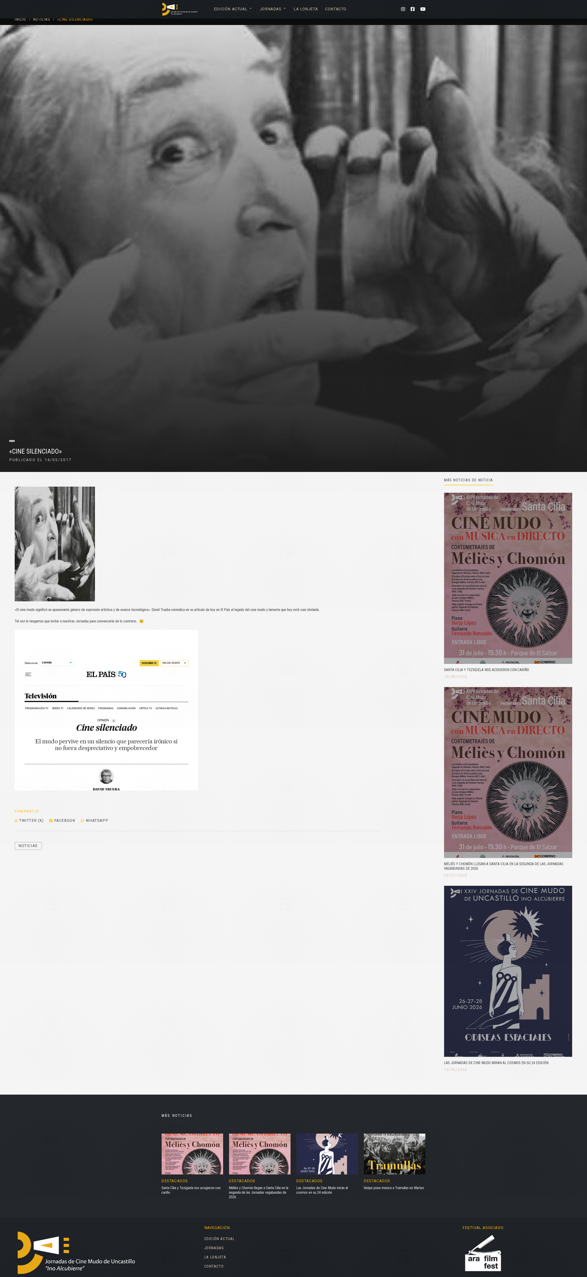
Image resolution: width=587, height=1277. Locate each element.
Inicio (20, 19)
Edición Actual (233, 8)
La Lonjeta (306, 9)
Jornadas (273, 8)
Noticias (41, 19)
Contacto (335, 9)
